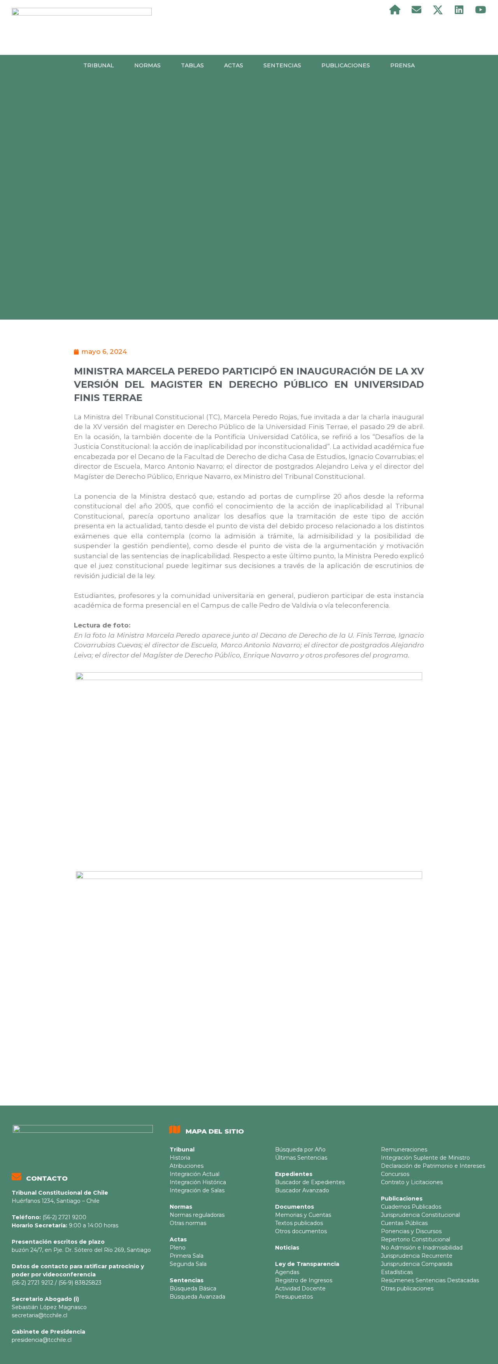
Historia (180, 1157)
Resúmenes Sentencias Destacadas (430, 1280)
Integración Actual (194, 1174)
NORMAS (147, 65)
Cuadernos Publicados (411, 1206)
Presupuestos (294, 1296)
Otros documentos (301, 1231)
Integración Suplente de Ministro (425, 1157)
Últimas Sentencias (301, 1157)
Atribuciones (186, 1165)
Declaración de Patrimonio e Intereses (433, 1165)
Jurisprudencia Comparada (416, 1263)
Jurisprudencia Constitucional (420, 1214)
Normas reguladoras (197, 1214)
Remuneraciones (404, 1149)
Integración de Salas (197, 1190)
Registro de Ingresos (303, 1280)
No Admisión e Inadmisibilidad (422, 1247)
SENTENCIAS (282, 65)
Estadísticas (397, 1272)
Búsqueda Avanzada (197, 1296)
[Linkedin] (459, 9)
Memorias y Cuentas (303, 1214)
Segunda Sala (188, 1263)
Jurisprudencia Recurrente (416, 1255)
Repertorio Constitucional (415, 1239)
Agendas (287, 1272)
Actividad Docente (300, 1288)
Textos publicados (299, 1223)
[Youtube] (480, 9)
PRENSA (402, 65)
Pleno (178, 1247)
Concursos (395, 1174)
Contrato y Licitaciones (412, 1182)
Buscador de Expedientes (310, 1182)
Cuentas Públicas (404, 1223)
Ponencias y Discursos (411, 1231)
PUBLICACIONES (345, 65)
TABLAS (192, 65)
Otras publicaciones (407, 1288)
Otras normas (188, 1223)
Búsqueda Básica (193, 1288)
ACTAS (233, 65)
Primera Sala (186, 1255)
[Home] (395, 9)
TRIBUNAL (98, 65)
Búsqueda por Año (300, 1149)
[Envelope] (416, 9)
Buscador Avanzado (302, 1190)
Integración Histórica (198, 1182)
